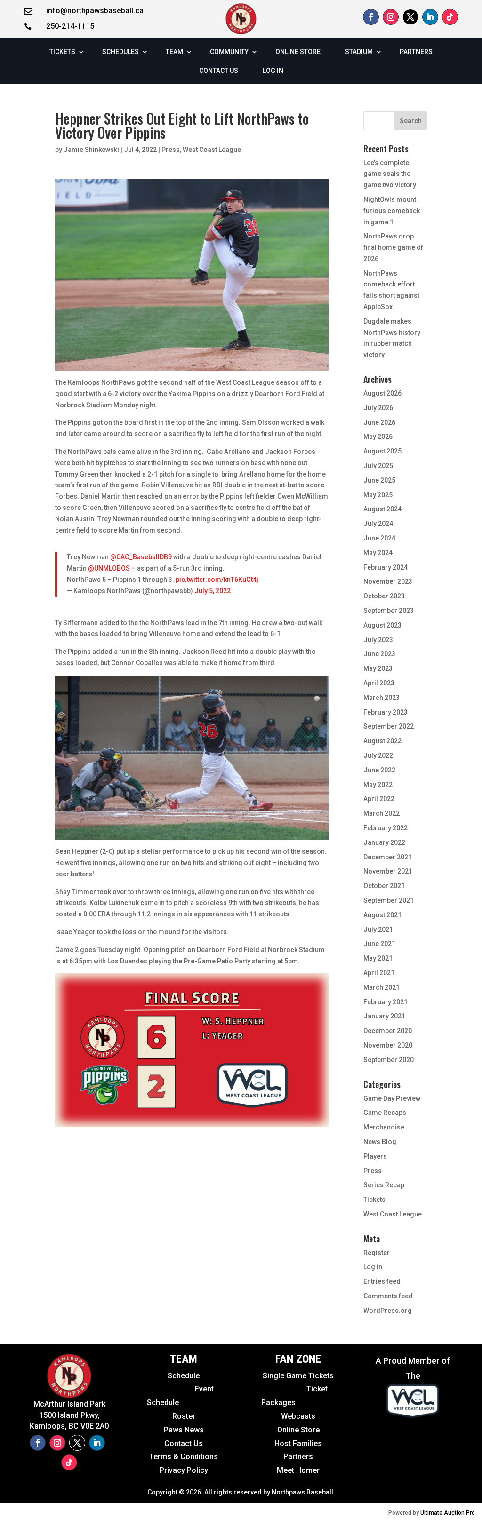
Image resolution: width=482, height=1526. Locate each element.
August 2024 (382, 509)
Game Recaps (384, 1112)
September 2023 (388, 610)
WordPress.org (387, 1310)
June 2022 (379, 770)
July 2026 (378, 408)
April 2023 (378, 683)
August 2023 (382, 625)
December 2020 (387, 1030)
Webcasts (298, 1416)
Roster (183, 1416)
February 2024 (385, 567)
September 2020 (388, 1060)
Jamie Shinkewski (91, 149)
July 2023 (378, 640)
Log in (372, 1267)
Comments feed (388, 1296)
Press (170, 149)
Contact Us (183, 1443)
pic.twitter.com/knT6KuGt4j (217, 579)
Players (375, 1156)
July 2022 (378, 755)
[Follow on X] (410, 17)
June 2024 (379, 538)
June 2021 (379, 943)
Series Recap (383, 1185)
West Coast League (212, 149)
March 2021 (381, 987)
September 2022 (388, 726)
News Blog (379, 1141)
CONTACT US (218, 70)
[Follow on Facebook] (371, 17)
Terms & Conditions (183, 1456)
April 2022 (378, 799)
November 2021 (387, 871)
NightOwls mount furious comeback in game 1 (391, 211)
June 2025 (379, 480)
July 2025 (378, 465)
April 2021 (378, 973)
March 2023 (381, 697)
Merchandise (383, 1127)
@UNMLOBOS (109, 568)
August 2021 (382, 915)
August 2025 (382, 451)
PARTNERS (416, 52)
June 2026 (379, 422)
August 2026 (382, 393)
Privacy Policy (184, 1470)
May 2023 (378, 668)
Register (376, 1252)
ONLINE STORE (298, 52)
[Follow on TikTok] (450, 17)
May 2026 (378, 436)
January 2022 (384, 842)
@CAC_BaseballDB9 (141, 557)
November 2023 (387, 581)
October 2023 (384, 596)
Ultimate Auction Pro (447, 1513)
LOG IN (273, 70)
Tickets (374, 1199)
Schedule (184, 1375)
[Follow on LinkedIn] (430, 17)
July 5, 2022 (212, 591)
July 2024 (378, 523)
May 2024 (378, 552)
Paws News (184, 1429)
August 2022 (382, 741)
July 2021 (378, 929)
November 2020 (387, 1045)
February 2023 (385, 712)
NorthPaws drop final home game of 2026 (393, 247)
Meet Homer (298, 1470)
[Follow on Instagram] (391, 17)
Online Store (298, 1429)
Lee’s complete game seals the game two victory (389, 174)
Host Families (298, 1443)
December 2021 (387, 857)
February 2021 (385, 1002)
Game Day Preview (391, 1098)
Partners (298, 1456)
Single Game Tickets (298, 1375)
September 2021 (388, 900)
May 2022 (378, 784)
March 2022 (381, 813)
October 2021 (384, 886)
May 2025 (378, 495)
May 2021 (378, 958)
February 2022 (385, 828)
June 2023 (379, 654)
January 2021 (384, 1016)
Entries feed (382, 1281)
